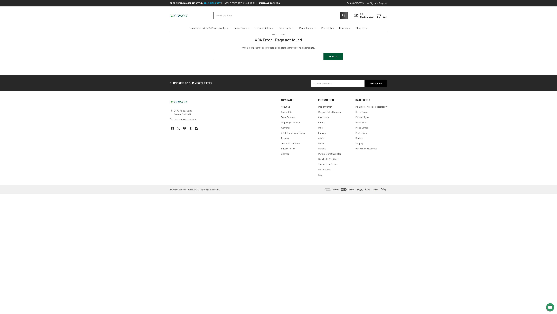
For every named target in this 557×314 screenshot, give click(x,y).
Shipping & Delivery (290, 122)
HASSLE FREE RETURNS (235, 3)
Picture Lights (263, 28)
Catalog (322, 132)
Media (321, 143)
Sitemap (285, 153)
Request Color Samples (329, 111)
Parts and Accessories (366, 148)
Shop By (360, 28)
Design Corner (325, 106)
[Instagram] (196, 128)
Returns (285, 138)
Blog (320, 127)
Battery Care (324, 169)
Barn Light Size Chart (328, 159)
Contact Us (286, 111)
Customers (323, 117)
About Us (285, 106)
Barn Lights (284, 28)
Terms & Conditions (290, 143)
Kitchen (343, 28)
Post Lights (327, 28)
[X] (178, 128)
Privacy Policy (288, 148)
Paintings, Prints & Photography (208, 28)
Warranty (285, 127)
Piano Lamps (306, 28)
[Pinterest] (184, 128)
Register (383, 3)
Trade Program (288, 117)
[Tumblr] (190, 128)
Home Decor (240, 28)
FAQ (320, 174)
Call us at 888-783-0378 (185, 119)
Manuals (322, 148)
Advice (321, 138)
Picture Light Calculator (329, 153)
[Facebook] (172, 128)
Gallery (321, 122)
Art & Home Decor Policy (293, 132)
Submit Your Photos (328, 164)
